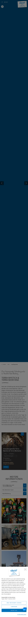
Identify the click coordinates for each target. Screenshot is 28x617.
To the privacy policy (21, 614)
